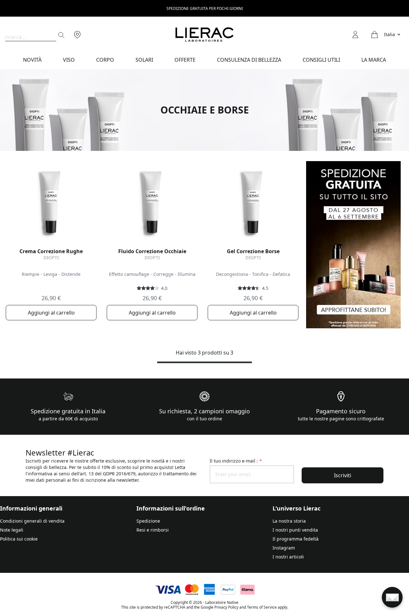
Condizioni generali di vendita (32, 521)
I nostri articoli (288, 557)
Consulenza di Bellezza (249, 59)
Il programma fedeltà (296, 539)
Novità (32, 59)
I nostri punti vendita (295, 530)
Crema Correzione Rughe (51, 251)
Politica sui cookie (19, 539)
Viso (69, 59)
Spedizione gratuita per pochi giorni (204, 8)
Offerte (185, 59)
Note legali (11, 530)
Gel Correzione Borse (253, 251)
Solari (144, 59)
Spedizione (148, 521)
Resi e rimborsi (152, 530)
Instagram (284, 548)
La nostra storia (289, 521)
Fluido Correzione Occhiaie (152, 251)
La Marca (373, 59)
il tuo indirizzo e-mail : (236, 461)
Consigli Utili (321, 59)
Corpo (105, 59)
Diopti (51, 257)
